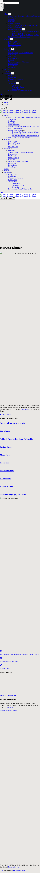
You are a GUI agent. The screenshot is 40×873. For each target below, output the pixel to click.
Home (6, 102)
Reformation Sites (19, 870)
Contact (6, 104)
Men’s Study (12, 156)
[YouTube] (6, 99)
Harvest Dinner (13, 163)
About (6, 115)
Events (6, 169)
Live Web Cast (13, 147)
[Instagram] (1, 99)
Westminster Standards (15, 178)
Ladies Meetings (13, 158)
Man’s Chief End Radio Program (19, 137)
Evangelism (16, 187)
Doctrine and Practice (15, 130)
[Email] (8, 99)
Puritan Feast (12, 165)
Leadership (11, 123)
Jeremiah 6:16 (9, 707)
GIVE (2, 192)
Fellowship (7, 148)
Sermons (7, 170)
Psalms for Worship (14, 145)
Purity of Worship (14, 143)
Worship (7, 139)
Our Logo (11, 121)
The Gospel (12, 181)
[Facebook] (3, 99)
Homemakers (12, 154)
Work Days (12, 167)
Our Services (12, 141)
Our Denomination (14, 125)
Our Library (12, 176)
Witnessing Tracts (18, 185)
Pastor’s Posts (12, 174)
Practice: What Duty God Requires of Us (25, 136)
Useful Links (12, 180)
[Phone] (11, 99)
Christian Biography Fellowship (18, 161)
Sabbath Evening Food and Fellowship (20, 152)
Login (2, 870)
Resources (7, 172)
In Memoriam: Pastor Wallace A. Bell (20, 189)
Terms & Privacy (13, 867)
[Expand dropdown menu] (24, 130)
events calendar (25, 409)
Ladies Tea (11, 159)
